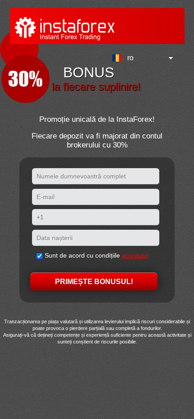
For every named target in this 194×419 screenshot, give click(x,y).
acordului (135, 255)
